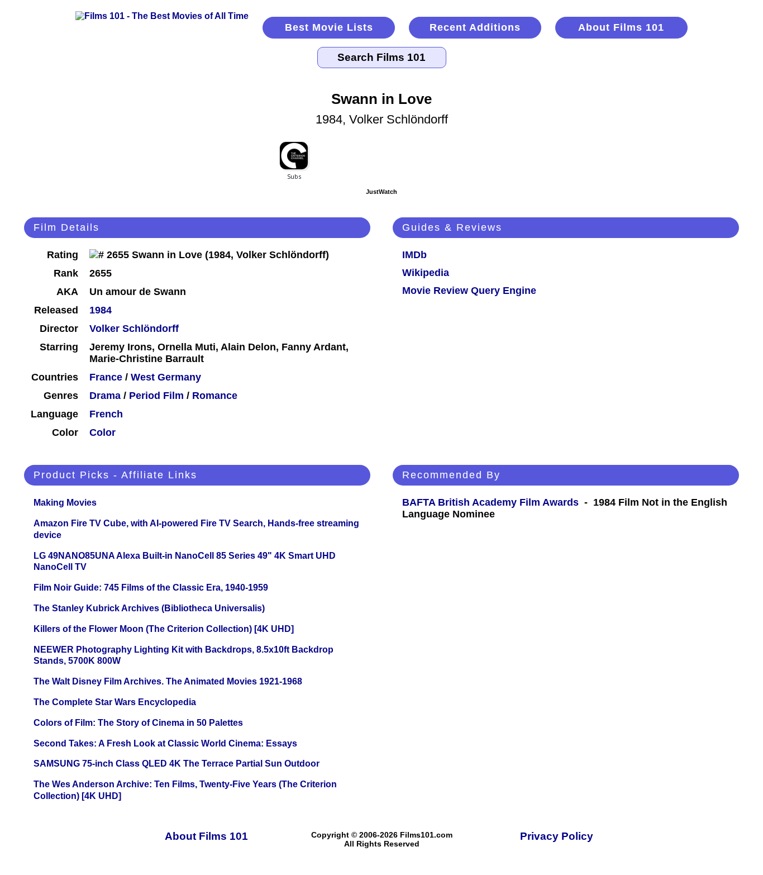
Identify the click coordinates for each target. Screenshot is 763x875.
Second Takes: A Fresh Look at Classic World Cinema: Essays (165, 743)
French (106, 414)
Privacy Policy (556, 836)
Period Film (156, 395)
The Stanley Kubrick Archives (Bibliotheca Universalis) (149, 608)
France (105, 377)
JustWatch (381, 191)
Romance (214, 395)
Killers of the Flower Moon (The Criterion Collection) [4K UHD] (164, 629)
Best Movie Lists (329, 27)
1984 (100, 310)
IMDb (414, 254)
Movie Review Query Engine (469, 290)
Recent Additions (475, 27)
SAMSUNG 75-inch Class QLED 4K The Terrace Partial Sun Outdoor (176, 763)
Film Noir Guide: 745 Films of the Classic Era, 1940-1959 (151, 587)
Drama (105, 395)
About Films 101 (621, 27)
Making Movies (65, 502)
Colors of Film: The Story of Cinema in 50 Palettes (138, 722)
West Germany (166, 377)
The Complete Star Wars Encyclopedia (115, 702)
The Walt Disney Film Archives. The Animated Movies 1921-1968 (168, 681)
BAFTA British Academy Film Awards (490, 502)
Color (102, 432)
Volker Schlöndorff (134, 328)
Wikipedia (425, 272)
